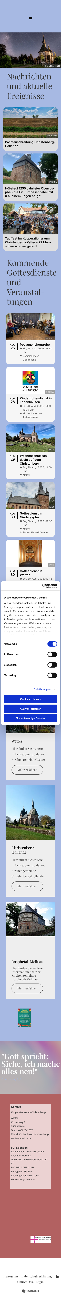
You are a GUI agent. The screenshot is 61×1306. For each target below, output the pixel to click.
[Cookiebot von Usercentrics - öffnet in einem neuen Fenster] (43, 585)
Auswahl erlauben (30, 708)
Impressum (10, 1276)
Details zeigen (42, 689)
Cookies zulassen (30, 699)
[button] (30, 19)
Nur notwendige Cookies (30, 718)
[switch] (52, 654)
